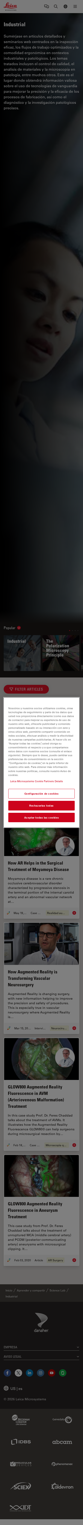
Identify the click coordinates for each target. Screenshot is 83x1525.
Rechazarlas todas (41, 805)
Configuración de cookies (41, 793)
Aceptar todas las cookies (41, 817)
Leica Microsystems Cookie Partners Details (36, 781)
